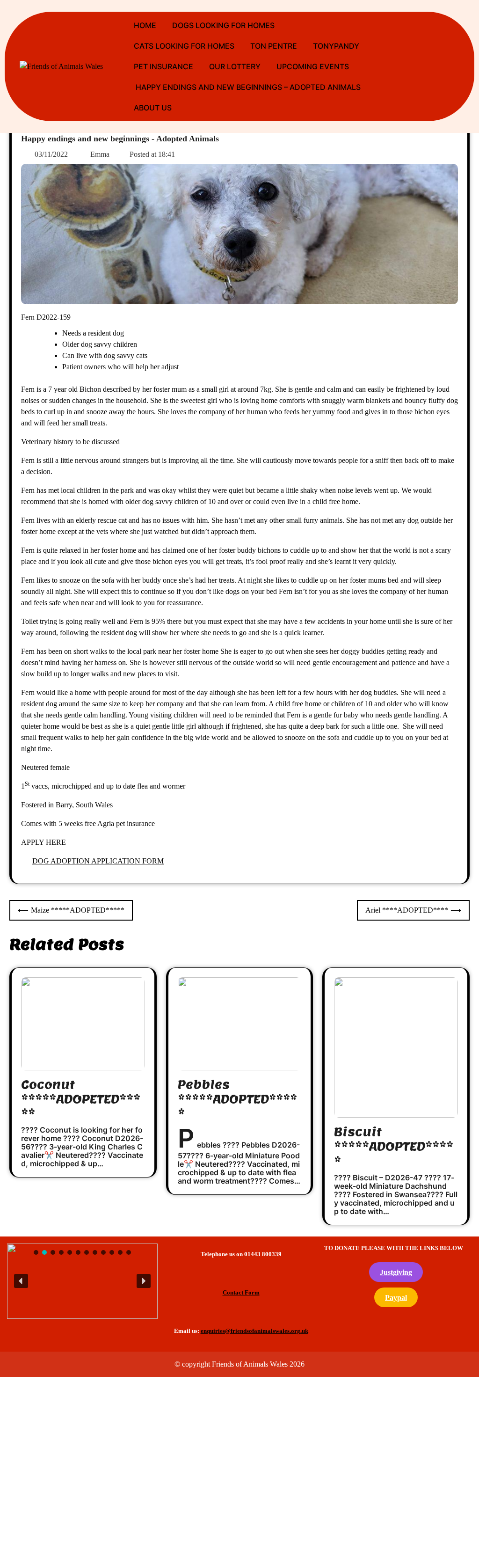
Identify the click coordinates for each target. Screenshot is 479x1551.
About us (153, 107)
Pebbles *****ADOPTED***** (237, 1099)
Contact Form (241, 1292)
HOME (145, 25)
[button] (80, 1280)
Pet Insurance (163, 66)
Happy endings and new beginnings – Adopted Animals (247, 87)
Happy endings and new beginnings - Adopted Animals (120, 138)
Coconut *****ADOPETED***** (80, 1099)
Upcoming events (312, 66)
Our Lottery (235, 66)
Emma (99, 154)
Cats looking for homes (184, 46)
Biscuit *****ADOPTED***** (393, 1146)
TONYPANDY (336, 46)
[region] (82, 1281)
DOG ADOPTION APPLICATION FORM (98, 861)
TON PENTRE (273, 46)
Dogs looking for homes (223, 25)
